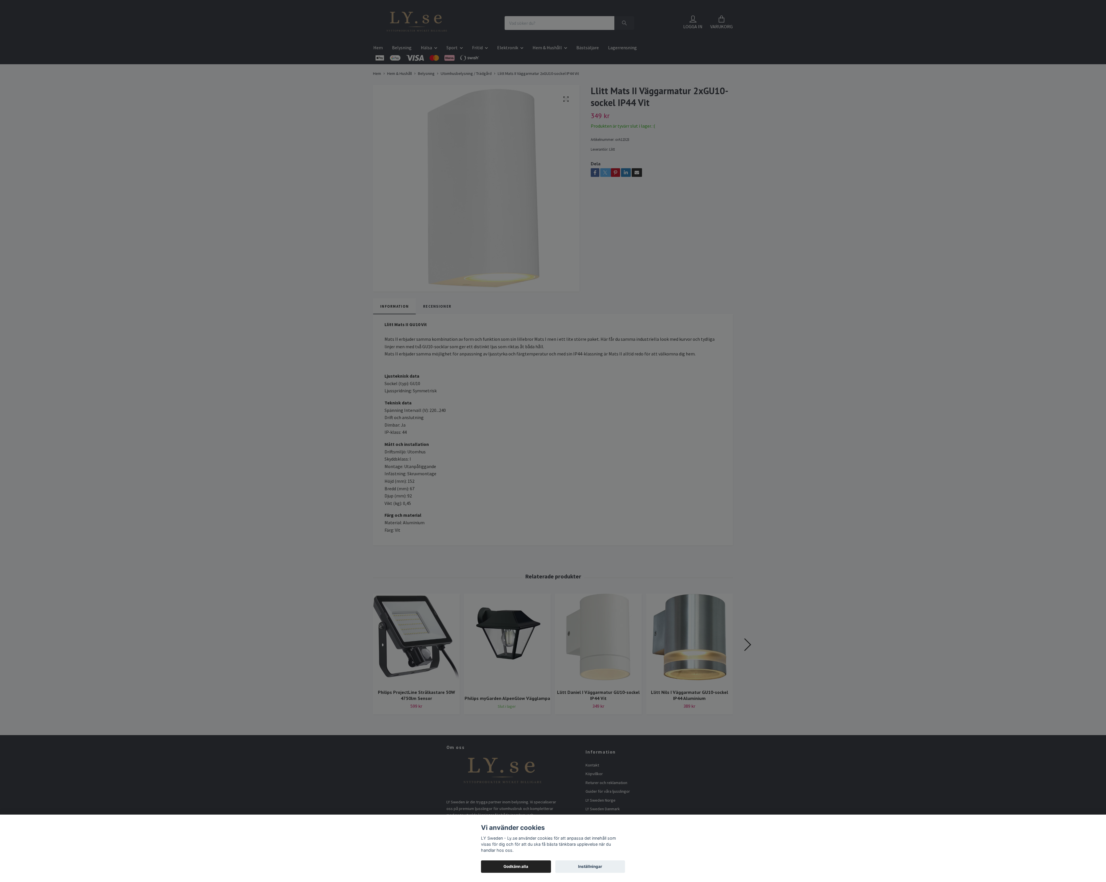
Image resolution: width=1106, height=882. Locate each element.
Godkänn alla (515, 866)
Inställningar (590, 866)
